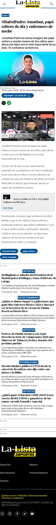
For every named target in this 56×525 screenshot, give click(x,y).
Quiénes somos (8, 495)
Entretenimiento (28, 297)
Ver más (8, 208)
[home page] (28, 451)
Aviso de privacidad (38, 495)
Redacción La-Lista (29, 292)
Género (5, 15)
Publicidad (22, 495)
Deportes (29, 271)
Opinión (4, 480)
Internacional (29, 362)
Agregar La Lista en (15, 95)
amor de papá (9, 257)
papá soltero (29, 251)
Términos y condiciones (12, 498)
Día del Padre (9, 251)
